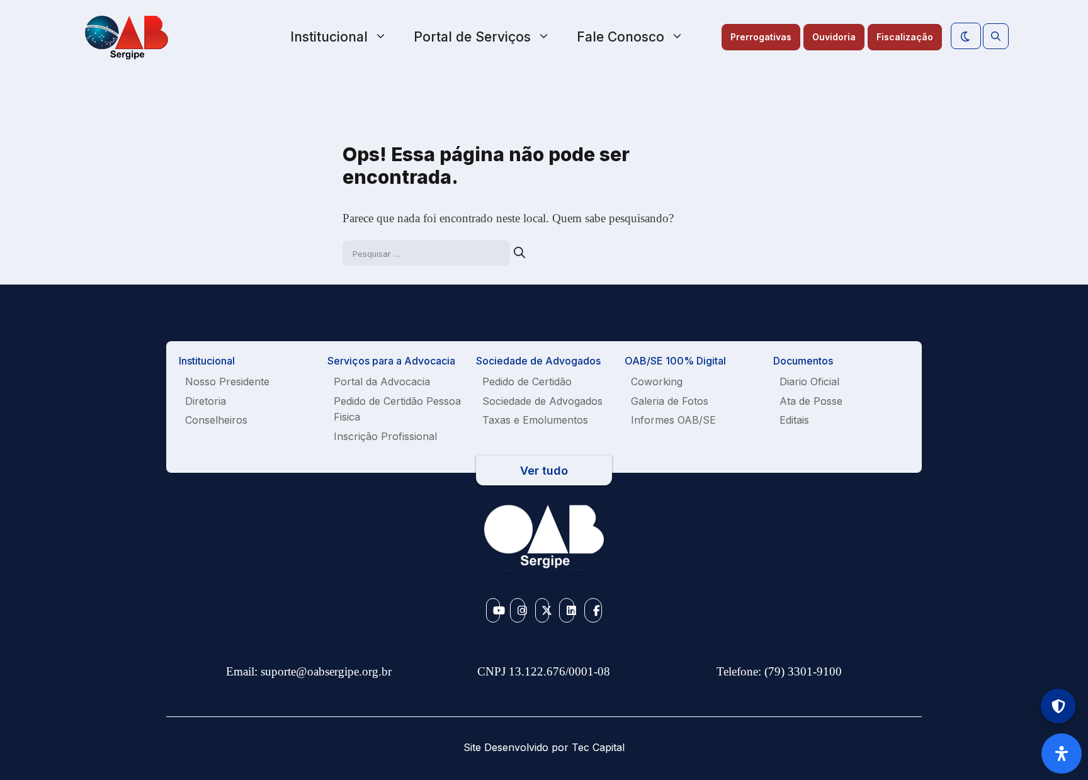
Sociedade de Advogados (542, 401)
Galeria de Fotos (669, 401)
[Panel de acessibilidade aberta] (1061, 753)
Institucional (329, 37)
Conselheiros (216, 420)
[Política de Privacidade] (1058, 706)
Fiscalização (904, 36)
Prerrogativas (760, 36)
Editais (794, 420)
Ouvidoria (834, 36)
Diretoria (205, 401)
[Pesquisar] (519, 253)
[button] (995, 36)
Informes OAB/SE (673, 420)
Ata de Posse (810, 401)
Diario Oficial (809, 381)
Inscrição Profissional (385, 436)
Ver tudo (544, 470)
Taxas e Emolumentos (535, 420)
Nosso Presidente (227, 381)
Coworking (657, 381)
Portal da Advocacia (382, 381)
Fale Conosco (620, 37)
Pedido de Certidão (527, 381)
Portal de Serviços (472, 37)
